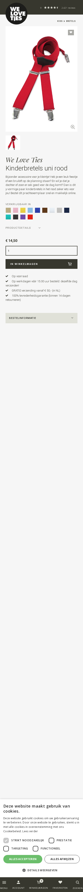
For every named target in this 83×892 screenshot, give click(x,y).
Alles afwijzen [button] (62, 859)
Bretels (71, 21)
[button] (42, 318)
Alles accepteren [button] (23, 859)
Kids (60, 21)
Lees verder (30, 831)
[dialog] (41, 838)
